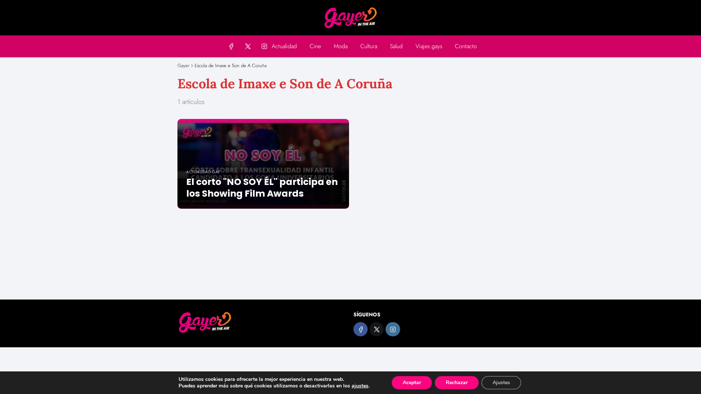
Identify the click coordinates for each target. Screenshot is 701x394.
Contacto (466, 46)
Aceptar (412, 382)
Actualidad (284, 46)
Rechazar (457, 382)
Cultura (368, 46)
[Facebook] (231, 46)
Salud (396, 46)
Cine (315, 46)
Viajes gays (428, 46)
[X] (248, 46)
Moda (341, 46)
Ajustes (501, 382)
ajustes (360, 386)
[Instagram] (264, 46)
